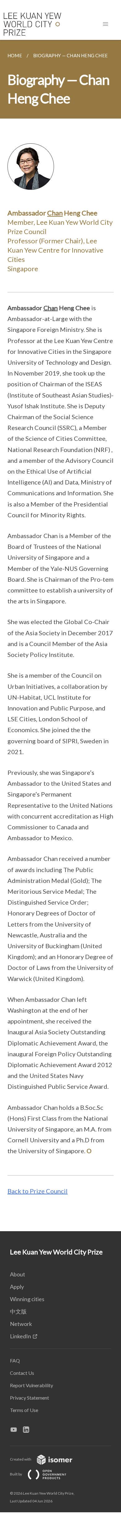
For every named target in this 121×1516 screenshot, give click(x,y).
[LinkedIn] (28, 1429)
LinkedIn (20, 1336)
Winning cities (27, 1299)
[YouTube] (16, 1429)
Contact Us (22, 1373)
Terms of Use (24, 1410)
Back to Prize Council (37, 1191)
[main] (60, 635)
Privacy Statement (29, 1398)
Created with (21, 1459)
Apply (17, 1286)
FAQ (15, 1360)
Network (21, 1323)
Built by (16, 1474)
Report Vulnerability (31, 1385)
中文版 (18, 1311)
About (17, 1274)
